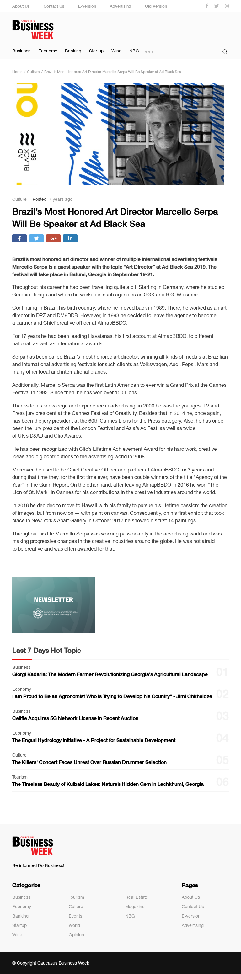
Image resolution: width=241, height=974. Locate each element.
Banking (73, 50)
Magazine (135, 906)
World (74, 925)
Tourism (76, 897)
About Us (21, 5)
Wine (116, 50)
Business (21, 50)
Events (75, 915)
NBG (134, 50)
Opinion (76, 934)
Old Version (156, 5)
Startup (96, 50)
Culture (76, 906)
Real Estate (136, 897)
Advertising (120, 5)
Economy (47, 50)
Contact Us (54, 5)
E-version (87, 5)
